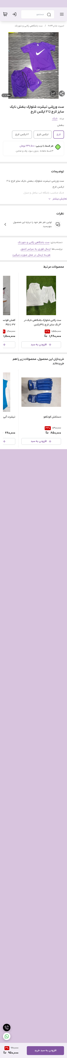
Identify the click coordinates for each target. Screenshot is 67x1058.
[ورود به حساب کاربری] (15, 14)
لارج (59, 134)
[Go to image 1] (8, 95)
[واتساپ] (6, 1036)
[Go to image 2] (5, 95)
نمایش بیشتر (59, 199)
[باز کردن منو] (61, 14)
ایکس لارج (42, 134)
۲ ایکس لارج (22, 134)
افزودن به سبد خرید (45, 1050)
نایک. (55, 118)
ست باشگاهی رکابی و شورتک (29, 25)
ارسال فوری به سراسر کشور (35, 249)
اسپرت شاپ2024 (56, 25)
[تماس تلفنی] (6, 1027)
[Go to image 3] (3, 95)
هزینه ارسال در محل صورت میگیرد (31, 255)
